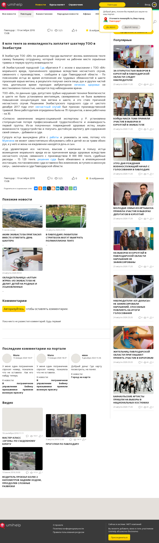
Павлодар (25, 13)
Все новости (9, 13)
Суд (42, 67)
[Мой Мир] (44, 188)
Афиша (87, 13)
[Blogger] (53, 188)
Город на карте (80, 377)
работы (54, 137)
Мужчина (8, 140)
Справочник (76, 4)
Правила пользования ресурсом (68, 532)
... (21, 239)
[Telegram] (75, 188)
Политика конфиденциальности (68, 528)
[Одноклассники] (40, 188)
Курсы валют (57, 4)
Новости (40, 4)
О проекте (58, 525)
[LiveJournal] (62, 188)
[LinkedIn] (57, 188)
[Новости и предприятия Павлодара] (12, 4)
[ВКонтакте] (36, 188)
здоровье (94, 84)
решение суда (47, 159)
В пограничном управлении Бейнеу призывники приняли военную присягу (17, 388)
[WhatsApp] (71, 188)
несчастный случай (48, 106)
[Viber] (66, 188)
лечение (79, 84)
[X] (49, 188)
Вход (147, 4)
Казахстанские (44, 13)
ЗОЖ (97, 13)
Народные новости (67, 13)
